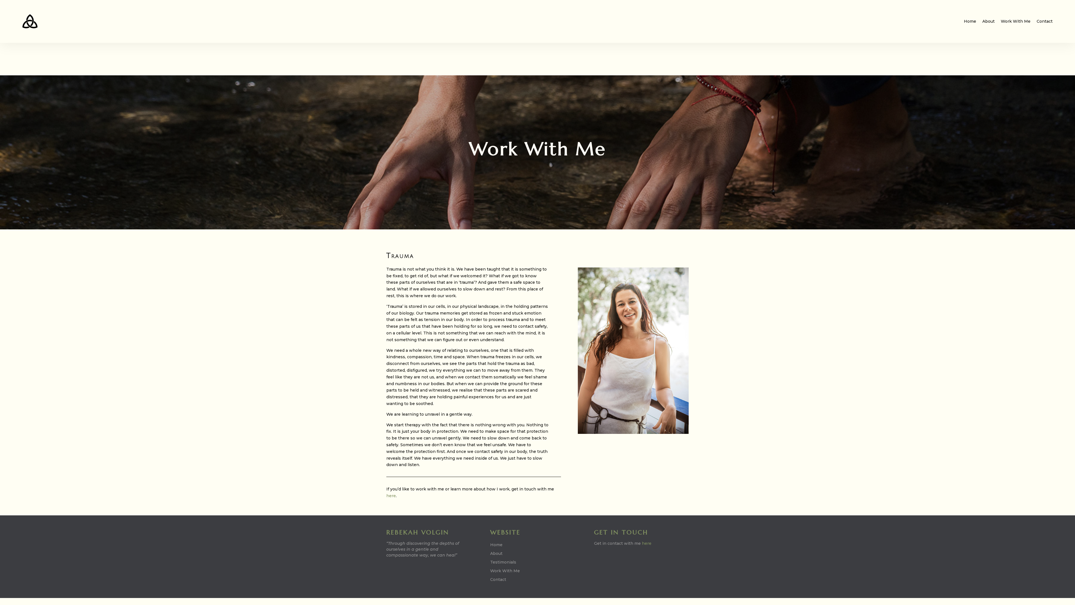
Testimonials (503, 562)
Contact (1045, 21)
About (988, 21)
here (391, 495)
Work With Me (1015, 21)
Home (970, 21)
